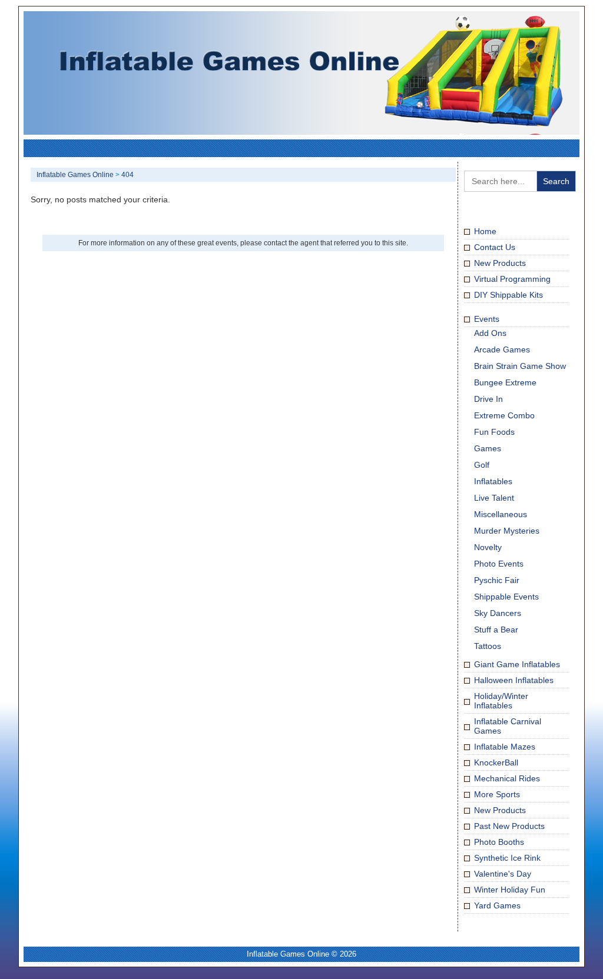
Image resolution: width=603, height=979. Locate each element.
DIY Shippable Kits (508, 294)
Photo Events (499, 563)
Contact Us (494, 247)
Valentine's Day (502, 873)
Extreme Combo (504, 415)
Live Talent (494, 497)
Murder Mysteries (506, 530)
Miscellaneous (500, 514)
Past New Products (509, 826)
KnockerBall (496, 762)
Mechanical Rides (507, 778)
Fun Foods (494, 432)
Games (487, 448)
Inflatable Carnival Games (507, 726)
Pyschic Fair (496, 580)
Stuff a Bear (496, 629)
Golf (481, 464)
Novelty (488, 547)
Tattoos (487, 646)
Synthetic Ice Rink (507, 858)
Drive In (488, 399)
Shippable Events (506, 596)
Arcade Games (502, 349)
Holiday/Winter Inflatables (501, 700)
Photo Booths (499, 842)
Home (485, 231)
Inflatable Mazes (504, 746)
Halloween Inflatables (514, 680)
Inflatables (493, 481)
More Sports (497, 794)
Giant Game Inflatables (517, 664)
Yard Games (497, 905)
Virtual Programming (512, 279)
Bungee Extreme (505, 382)
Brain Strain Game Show (520, 366)
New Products (500, 263)
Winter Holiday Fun (509, 889)
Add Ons (490, 333)
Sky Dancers (497, 613)
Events (486, 319)
